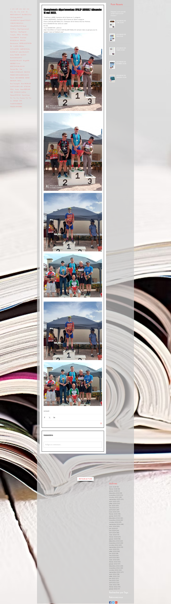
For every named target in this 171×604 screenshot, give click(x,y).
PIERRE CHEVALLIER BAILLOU (19, 75)
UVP (20, 101)
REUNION (13, 81)
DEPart (19, 35)
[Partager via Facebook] (45, 417)
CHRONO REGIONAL (16, 23)
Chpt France (13, 32)
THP (11, 92)
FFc (11, 46)
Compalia (13, 35)
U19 (30, 98)
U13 (14, 98)
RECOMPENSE (19, 78)
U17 (27, 98)
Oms (20, 69)
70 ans (22, 12)
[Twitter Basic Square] (113, 602)
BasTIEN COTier (27, 14)
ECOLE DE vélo (14, 40)
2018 (17, 9)
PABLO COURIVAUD (16, 72)
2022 (28, 9)
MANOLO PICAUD (16, 60)
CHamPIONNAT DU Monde (18, 26)
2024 (15, 12)
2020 (24, 9)
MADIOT (23, 55)
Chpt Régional (22, 32)
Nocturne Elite (14, 69)
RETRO (27, 78)
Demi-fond (23, 37)
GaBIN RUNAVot (25, 49)
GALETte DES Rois (18, 46)
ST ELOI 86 (27, 86)
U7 (11, 101)
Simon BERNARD (25, 89)
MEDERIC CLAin (15, 63)
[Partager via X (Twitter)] (49, 417)
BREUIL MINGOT (15, 14)
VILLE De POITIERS (16, 106)
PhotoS (12, 78)
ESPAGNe (23, 40)
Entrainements (14, 43)
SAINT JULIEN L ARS (16, 86)
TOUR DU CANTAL (20, 92)
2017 (13, 9)
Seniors (17, 89)
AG (27, 12)
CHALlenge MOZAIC (16, 17)
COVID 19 (13, 29)
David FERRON (14, 37)
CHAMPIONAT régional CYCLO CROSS (21, 20)
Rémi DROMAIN (26, 83)
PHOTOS (27, 72)
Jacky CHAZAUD (24, 52)
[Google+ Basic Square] (116, 602)
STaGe (12, 89)
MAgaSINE (26, 60)
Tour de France (26, 95)
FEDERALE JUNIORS (25, 43)
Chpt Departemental (23, 29)
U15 (18, 98)
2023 (11, 12)
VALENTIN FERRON (16, 104)
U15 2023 (22, 98)
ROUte (19, 81)
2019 (20, 9)
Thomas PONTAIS (15, 95)
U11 (11, 98)
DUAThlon (25, 35)
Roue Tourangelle (15, 83)
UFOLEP (15, 101)
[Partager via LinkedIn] (54, 417)
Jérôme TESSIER (14, 55)
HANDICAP (14, 52)
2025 (18, 12)
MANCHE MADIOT (16, 58)
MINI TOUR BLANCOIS (17, 66)
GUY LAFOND (14, 49)
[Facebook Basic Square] (110, 602)
